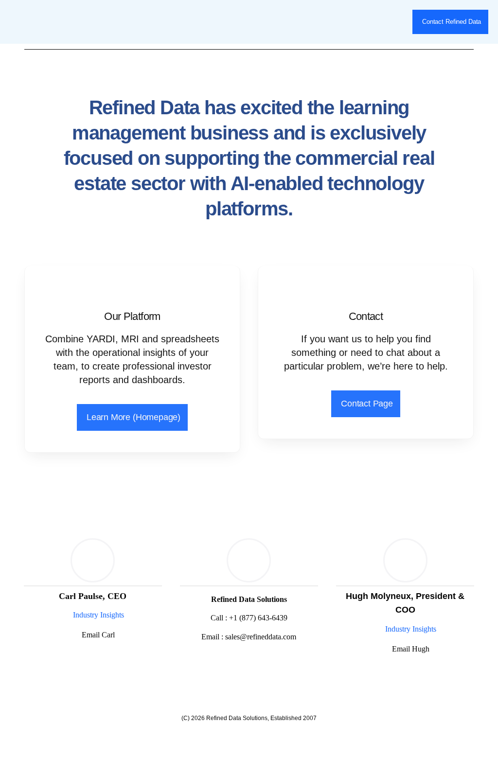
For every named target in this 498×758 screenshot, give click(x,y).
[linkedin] (91, 658)
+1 (258, 618)
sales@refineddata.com (260, 637)
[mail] (249, 661)
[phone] (265, 661)
